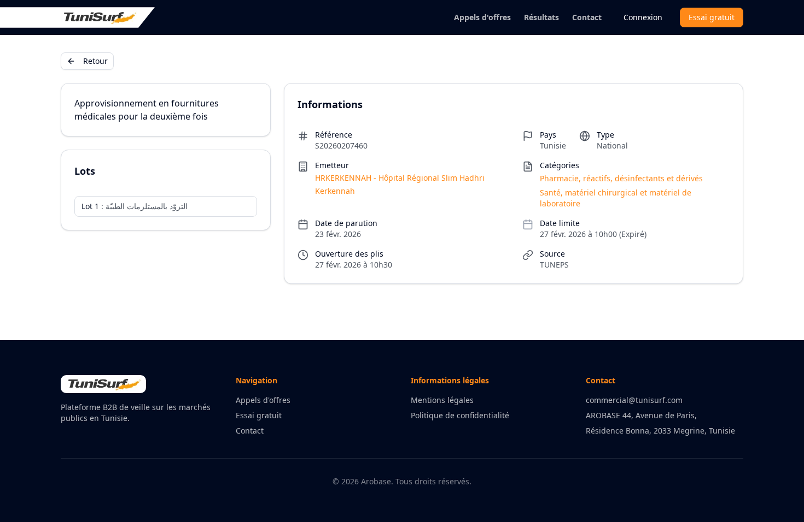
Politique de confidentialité (460, 415)
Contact (587, 17)
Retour (95, 61)
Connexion (643, 17)
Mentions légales (442, 400)
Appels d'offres (482, 17)
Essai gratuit (712, 17)
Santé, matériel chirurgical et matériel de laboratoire (615, 198)
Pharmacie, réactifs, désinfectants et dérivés (621, 178)
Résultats (541, 17)
